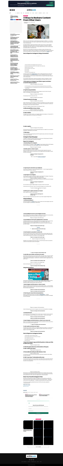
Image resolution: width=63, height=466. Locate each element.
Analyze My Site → (49, 5)
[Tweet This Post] (14, 19)
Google (48, 51)
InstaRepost (29, 198)
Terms (40, 461)
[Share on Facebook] (11, 19)
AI (12, 33)
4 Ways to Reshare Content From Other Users (14, 17)
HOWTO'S (11, 33)
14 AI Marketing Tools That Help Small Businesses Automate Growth (14, 38)
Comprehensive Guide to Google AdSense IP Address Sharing (15, 73)
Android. (38, 144)
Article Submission (24, 461)
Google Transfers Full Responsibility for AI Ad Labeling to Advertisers (14, 56)
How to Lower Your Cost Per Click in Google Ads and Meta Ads (14, 76)
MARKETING (14, 33)
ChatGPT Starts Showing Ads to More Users (14, 80)
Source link (25, 390)
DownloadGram (42, 294)
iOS (35, 144)
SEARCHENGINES (18, 45)
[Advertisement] (16, 27)
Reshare (32, 392)
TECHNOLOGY (15, 78)
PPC (16, 45)
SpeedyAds (29, 461)
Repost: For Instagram (28, 141)
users (35, 392)
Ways (37, 392)
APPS (11, 78)
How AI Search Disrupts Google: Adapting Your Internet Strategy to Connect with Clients (14, 64)
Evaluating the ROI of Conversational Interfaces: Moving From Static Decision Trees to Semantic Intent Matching (15, 42)
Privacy (38, 461)
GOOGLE (11, 45)
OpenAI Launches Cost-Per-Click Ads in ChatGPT (15, 83)
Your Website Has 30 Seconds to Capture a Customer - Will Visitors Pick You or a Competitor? (15, 68)
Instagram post (34, 73)
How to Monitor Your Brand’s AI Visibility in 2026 (15, 35)
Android (33, 201)
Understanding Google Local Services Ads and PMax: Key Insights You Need (15, 47)
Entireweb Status (33, 461)
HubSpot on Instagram (41, 156)
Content (29, 392)
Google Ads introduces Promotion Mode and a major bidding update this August (14, 59)
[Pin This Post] (17, 19)
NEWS (15, 45)
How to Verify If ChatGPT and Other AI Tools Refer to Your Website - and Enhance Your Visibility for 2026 (14, 51)
